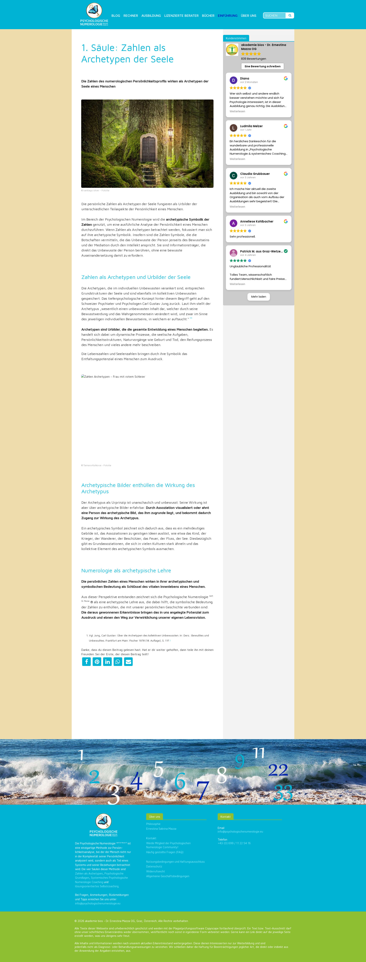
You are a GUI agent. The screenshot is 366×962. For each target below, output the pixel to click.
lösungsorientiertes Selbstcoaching (97, 886)
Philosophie (153, 823)
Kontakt (151, 838)
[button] (86, 661)
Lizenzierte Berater (181, 16)
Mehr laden (258, 297)
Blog (116, 16)
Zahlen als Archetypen (89, 873)
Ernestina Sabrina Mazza (161, 828)
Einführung (228, 16)
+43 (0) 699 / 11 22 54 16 (234, 843)
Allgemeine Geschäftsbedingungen (167, 876)
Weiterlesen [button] (237, 111)
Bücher (208, 16)
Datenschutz (154, 866)
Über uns (248, 16)
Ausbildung (151, 16)
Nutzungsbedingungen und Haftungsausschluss (175, 861)
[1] (191, 318)
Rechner (131, 16)
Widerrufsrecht (155, 871)
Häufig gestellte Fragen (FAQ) (164, 852)
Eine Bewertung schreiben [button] (263, 66)
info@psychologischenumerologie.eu (97, 903)
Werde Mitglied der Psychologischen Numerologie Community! (168, 845)
